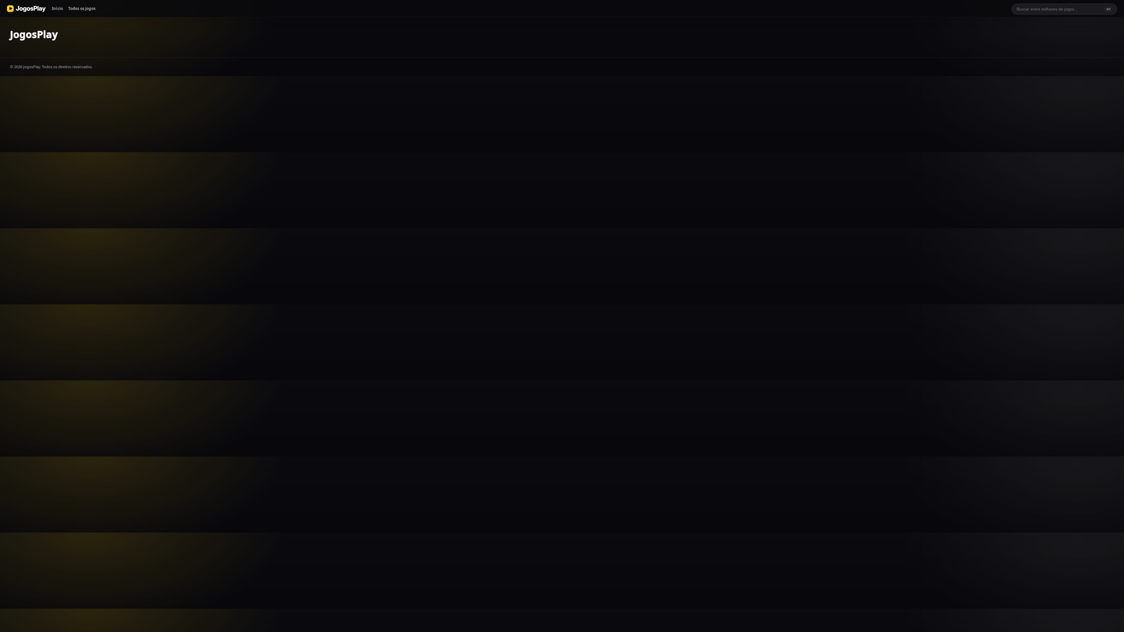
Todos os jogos (81, 8)
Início (57, 8)
